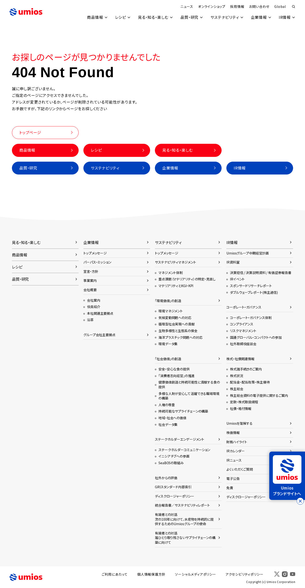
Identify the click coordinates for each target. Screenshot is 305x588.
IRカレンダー (235, 450)
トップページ (30, 132)
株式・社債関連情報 (240, 358)
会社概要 (90, 289)
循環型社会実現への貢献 (176, 324)
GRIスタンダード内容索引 (173, 486)
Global (280, 6)
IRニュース (234, 460)
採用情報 (237, 6)
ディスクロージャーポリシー (174, 496)
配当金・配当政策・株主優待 (250, 382)
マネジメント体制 (170, 272)
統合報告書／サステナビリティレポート (182, 505)
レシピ (120, 17)
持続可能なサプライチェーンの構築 (183, 411)
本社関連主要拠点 (100, 313)
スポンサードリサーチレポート (251, 285)
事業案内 (90, 280)
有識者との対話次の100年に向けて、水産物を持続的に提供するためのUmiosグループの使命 (184, 519)
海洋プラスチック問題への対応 (180, 337)
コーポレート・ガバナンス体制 (250, 317)
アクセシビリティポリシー (245, 574)
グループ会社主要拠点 (99, 334)
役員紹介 (93, 306)
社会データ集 (168, 424)
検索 (293, 6)
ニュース (186, 6)
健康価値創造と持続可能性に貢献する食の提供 (189, 384)
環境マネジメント (170, 311)
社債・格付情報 (240, 408)
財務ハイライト (236, 441)
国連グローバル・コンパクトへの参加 (256, 337)
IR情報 (285, 17)
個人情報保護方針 (151, 574)
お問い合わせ (259, 6)
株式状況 (236, 375)
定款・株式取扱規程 (244, 401)
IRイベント (237, 279)
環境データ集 (168, 343)
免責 (229, 487)
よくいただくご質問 (239, 469)
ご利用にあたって (115, 574)
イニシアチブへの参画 (173, 456)
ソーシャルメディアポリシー (195, 574)
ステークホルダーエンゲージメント (179, 439)
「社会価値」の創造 (168, 358)
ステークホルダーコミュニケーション (184, 449)
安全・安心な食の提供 (174, 369)
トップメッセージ (95, 253)
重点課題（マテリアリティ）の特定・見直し (187, 279)
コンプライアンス (241, 324)
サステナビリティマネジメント (175, 262)
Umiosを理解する (239, 423)
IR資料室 (232, 262)
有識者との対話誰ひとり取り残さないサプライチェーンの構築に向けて (185, 538)
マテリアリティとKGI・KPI (175, 285)
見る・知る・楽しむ (153, 17)
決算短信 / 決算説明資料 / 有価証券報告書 (260, 272)
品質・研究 (189, 17)
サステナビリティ (224, 17)
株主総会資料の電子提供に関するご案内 (259, 395)
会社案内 (93, 300)
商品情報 (95, 17)
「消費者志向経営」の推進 (176, 375)
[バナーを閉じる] (300, 501)
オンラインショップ (211, 6)
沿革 (90, 319)
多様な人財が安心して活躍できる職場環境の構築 (188, 396)
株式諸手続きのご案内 (246, 369)
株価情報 (233, 432)
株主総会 (236, 388)
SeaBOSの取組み (171, 462)
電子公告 (233, 478)
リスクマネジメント (243, 330)
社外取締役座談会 (243, 343)
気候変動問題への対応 (174, 317)
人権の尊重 (166, 404)
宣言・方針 (90, 271)
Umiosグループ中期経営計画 (247, 253)
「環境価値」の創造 (168, 300)
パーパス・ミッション (97, 262)
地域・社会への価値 (172, 417)
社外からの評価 (166, 477)
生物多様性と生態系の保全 (178, 330)
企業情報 (259, 17)
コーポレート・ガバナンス (243, 307)
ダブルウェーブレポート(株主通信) (254, 292)
